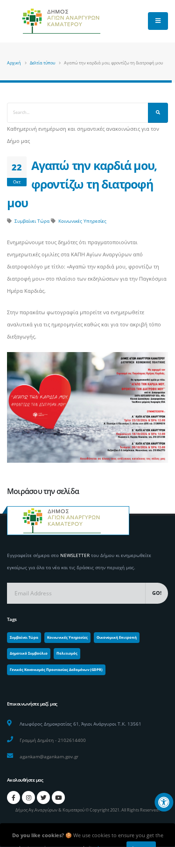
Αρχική (14, 63)
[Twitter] (43, 797)
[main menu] (158, 21)
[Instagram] (28, 797)
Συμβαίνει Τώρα (31, 221)
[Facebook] (13, 797)
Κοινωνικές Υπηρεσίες (82, 221)
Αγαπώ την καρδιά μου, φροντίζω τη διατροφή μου (82, 184)
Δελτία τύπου (42, 63)
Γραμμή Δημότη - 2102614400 (53, 740)
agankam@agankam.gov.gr (49, 756)
